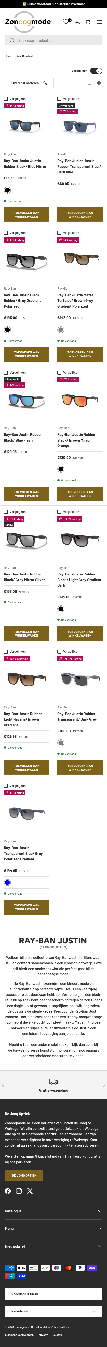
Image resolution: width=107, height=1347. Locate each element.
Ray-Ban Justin (25, 56)
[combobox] (53, 40)
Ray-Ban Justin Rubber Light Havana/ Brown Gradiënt (23, 719)
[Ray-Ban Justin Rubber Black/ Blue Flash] (26, 399)
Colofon (57, 1334)
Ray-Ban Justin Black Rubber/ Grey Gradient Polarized (22, 300)
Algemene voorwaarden (19, 1334)
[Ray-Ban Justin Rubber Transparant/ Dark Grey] (80, 678)
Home (8, 56)
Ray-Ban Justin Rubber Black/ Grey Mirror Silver (24, 577)
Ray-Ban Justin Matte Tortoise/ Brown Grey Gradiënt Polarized (75, 300)
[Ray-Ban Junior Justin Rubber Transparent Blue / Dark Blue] (80, 125)
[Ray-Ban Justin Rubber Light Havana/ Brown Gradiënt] (26, 678)
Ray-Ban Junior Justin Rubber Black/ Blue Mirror (25, 163)
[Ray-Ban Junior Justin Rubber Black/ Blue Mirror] (26, 125)
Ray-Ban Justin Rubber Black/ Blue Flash (23, 437)
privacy (43, 1334)
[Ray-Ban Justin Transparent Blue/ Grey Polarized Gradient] (26, 812)
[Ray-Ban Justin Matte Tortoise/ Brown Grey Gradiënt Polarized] (80, 259)
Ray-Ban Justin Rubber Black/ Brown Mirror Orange (76, 440)
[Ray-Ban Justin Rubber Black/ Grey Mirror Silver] (26, 538)
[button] (88, 22)
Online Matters (60, 1327)
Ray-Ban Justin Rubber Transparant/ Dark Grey (77, 716)
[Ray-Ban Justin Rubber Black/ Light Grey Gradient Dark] (80, 538)
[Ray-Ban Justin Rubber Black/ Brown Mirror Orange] (80, 399)
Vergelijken (79, 71)
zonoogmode (22, 1327)
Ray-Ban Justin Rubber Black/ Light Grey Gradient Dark (79, 579)
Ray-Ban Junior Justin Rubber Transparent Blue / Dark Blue (79, 166)
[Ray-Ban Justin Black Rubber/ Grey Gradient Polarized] (26, 259)
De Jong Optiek (24, 1175)
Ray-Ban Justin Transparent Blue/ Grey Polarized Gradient (23, 853)
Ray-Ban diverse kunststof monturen (43, 1050)
